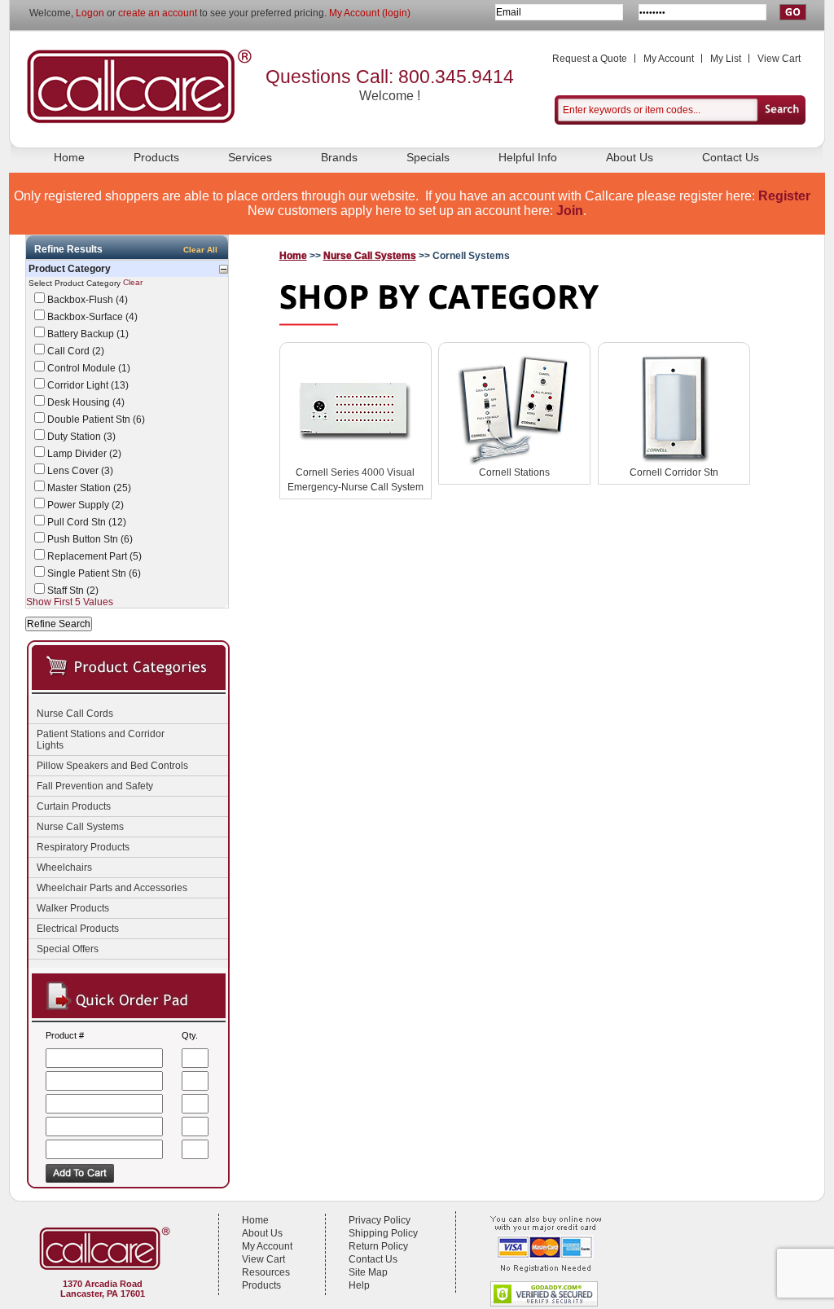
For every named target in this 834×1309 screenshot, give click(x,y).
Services (250, 157)
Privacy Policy (379, 1220)
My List (725, 58)
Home (69, 157)
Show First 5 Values (69, 602)
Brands (339, 157)
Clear (133, 283)
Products (156, 157)
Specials (428, 157)
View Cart (779, 58)
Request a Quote (589, 58)
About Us (629, 157)
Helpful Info (527, 157)
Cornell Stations (514, 472)
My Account (668, 58)
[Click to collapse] (223, 269)
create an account (157, 13)
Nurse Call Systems (369, 255)
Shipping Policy (383, 1233)
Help (359, 1285)
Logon (90, 13)
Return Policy (378, 1246)
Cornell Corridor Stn (674, 472)
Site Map (368, 1272)
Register (784, 196)
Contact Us (730, 157)
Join (569, 210)
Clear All (200, 249)
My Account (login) (369, 13)
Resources (266, 1272)
